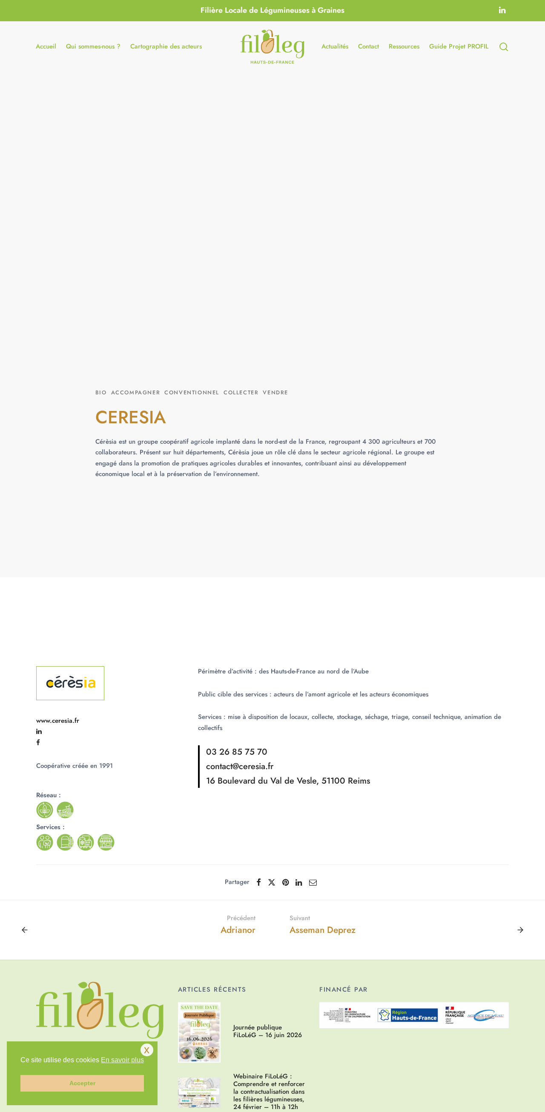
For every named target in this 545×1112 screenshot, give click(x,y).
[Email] (313, 882)
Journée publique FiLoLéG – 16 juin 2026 (267, 1031)
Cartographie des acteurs (166, 46)
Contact (368, 46)
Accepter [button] (82, 1083)
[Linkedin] (502, 11)
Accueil (46, 46)
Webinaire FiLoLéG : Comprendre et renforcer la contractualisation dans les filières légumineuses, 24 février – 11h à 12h (269, 1091)
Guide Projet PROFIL (458, 46)
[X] (271, 882)
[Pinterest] (285, 882)
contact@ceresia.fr (239, 766)
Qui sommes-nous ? (93, 46)
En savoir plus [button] (122, 1060)
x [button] (146, 1049)
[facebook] (38, 742)
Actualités (334, 46)
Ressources (404, 46)
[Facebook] (258, 882)
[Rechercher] (504, 47)
